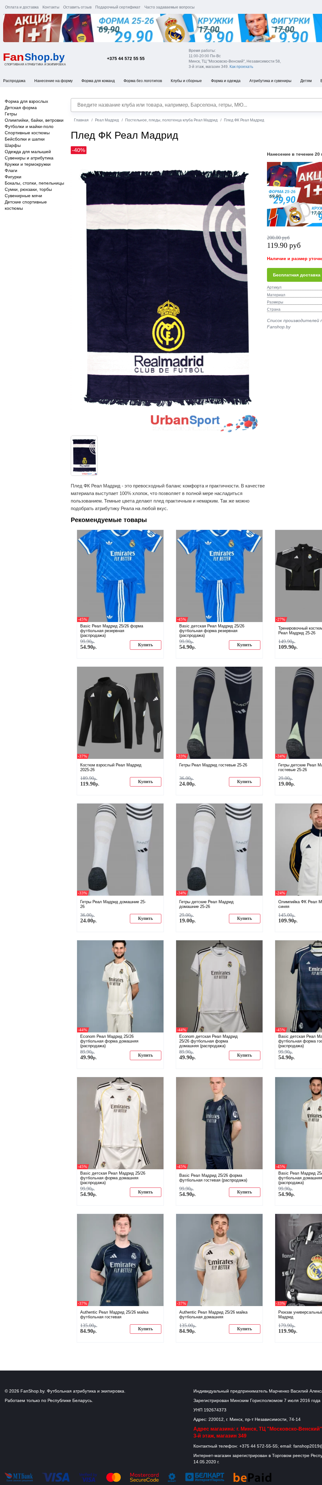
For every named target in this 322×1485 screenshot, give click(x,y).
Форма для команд (98, 81)
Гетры (11, 113)
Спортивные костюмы (27, 132)
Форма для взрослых (26, 101)
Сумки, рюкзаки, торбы (28, 189)
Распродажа (14, 81)
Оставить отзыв (77, 7)
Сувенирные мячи (23, 195)
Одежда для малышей (28, 151)
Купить (145, 644)
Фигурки (13, 176)
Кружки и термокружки (28, 164)
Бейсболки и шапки (25, 139)
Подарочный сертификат (118, 7)
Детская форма (21, 107)
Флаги (11, 170)
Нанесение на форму (53, 81)
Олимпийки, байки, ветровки (34, 120)
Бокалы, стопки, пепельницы (34, 183)
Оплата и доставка (22, 7)
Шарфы (13, 145)
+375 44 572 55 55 (126, 58)
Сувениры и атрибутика (29, 157)
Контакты (50, 7)
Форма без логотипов (143, 81)
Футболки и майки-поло (29, 126)
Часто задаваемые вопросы (169, 7)
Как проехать (241, 66)
